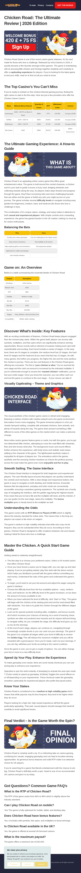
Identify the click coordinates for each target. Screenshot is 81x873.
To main (32, 5)
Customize (13, 864)
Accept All (41, 864)
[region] (27, 858)
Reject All (28, 864)
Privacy (41, 5)
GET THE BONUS (65, 5)
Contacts (49, 5)
